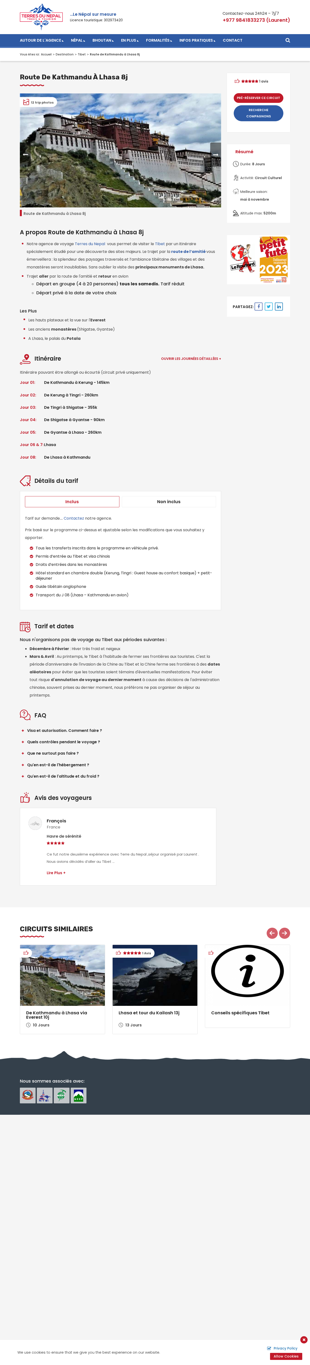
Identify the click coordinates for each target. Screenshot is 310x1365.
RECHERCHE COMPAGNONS (258, 113)
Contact (232, 40)
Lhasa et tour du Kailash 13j (149, 1013)
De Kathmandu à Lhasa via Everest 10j (56, 1015)
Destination (65, 54)
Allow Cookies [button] (286, 1356)
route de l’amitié (188, 251)
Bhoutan (102, 40)
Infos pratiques (196, 40)
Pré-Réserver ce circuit (258, 98)
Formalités (158, 40)
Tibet (82, 54)
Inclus (72, 502)
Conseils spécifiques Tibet (240, 1013)
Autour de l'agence (40, 40)
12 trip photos (42, 102)
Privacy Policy (285, 1348)
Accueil (46, 54)
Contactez (74, 518)
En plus (128, 40)
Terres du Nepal (90, 244)
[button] (25, 155)
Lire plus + (56, 872)
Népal (77, 40)
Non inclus (168, 502)
